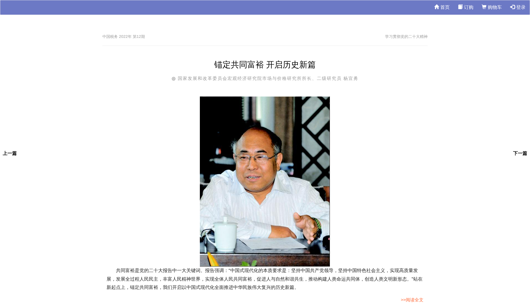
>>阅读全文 (412, 299)
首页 (444, 7)
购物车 (494, 7)
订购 (468, 7)
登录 (520, 7)
